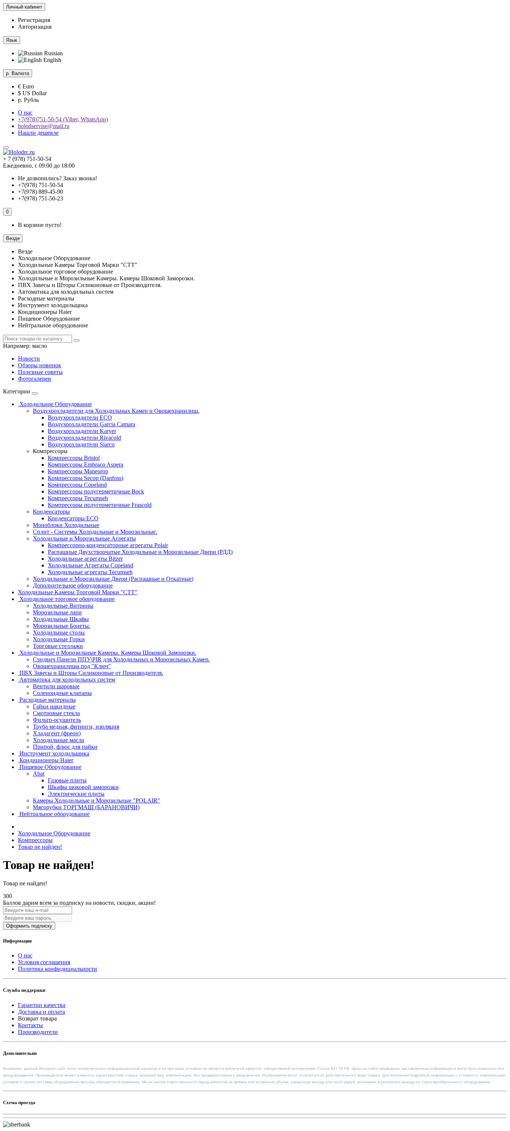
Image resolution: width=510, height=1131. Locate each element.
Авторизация (35, 27)
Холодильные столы (59, 632)
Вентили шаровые (56, 686)
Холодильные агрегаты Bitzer (85, 558)
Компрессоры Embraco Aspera (85, 464)
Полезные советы (40, 372)
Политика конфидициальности (57, 969)
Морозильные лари (57, 612)
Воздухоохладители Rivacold (84, 437)
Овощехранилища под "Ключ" (72, 666)
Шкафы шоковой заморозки (83, 787)
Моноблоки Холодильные (66, 525)
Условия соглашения (44, 962)
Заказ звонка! (57, 178)
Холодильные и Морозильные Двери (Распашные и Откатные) (113, 579)
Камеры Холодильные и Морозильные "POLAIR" (96, 800)
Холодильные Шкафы (61, 619)
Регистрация (34, 20)
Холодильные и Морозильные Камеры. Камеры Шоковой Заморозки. (107, 652)
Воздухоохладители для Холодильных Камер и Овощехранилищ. (116, 411)
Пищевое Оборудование (49, 767)
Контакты (30, 1025)
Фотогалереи (34, 379)
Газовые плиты (67, 780)
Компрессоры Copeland (77, 485)
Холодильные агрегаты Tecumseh (90, 572)
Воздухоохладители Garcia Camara (91, 424)
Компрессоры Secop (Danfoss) (85, 478)
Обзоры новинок (39, 365)
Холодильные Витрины (63, 605)
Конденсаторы (51, 511)
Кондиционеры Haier (45, 760)
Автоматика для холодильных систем (66, 679)
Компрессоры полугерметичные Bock (96, 491)
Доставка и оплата (41, 1012)
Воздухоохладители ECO (80, 417)
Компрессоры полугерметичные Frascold (100, 505)
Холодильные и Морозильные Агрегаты (84, 538)
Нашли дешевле (38, 133)
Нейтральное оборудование (54, 814)
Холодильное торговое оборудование (66, 599)
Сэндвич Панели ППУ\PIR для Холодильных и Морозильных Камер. (121, 659)
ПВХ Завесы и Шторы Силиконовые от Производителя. (90, 673)
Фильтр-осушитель (57, 720)
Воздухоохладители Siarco (81, 444)
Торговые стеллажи (58, 646)
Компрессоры (35, 840)
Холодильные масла (58, 740)
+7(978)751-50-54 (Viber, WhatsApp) (63, 119)
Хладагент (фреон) (57, 733)
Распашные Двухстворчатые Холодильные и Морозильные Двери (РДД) (140, 552)
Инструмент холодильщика (53, 753)
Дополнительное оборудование (73, 585)
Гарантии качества (41, 1005)
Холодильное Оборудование (55, 404)
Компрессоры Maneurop (78, 471)
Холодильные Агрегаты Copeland (90, 565)
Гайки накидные (54, 706)
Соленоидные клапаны (62, 693)
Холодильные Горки (59, 639)
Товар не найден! (40, 847)
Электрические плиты (76, 794)
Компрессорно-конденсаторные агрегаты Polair (108, 545)
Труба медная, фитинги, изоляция (76, 726)
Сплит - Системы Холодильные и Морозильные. (95, 532)
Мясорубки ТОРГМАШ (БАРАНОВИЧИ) (86, 807)
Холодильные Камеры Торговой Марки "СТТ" (77, 592)
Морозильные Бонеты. (61, 626)
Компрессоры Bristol (74, 458)
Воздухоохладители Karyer (82, 431)
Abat (38, 773)
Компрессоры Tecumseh (78, 498)
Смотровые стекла (56, 713)
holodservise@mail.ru (43, 126)
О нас (25, 112)
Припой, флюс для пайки (65, 747)
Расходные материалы (47, 700)
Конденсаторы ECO (73, 518)
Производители (38, 1032)
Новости (29, 358)
